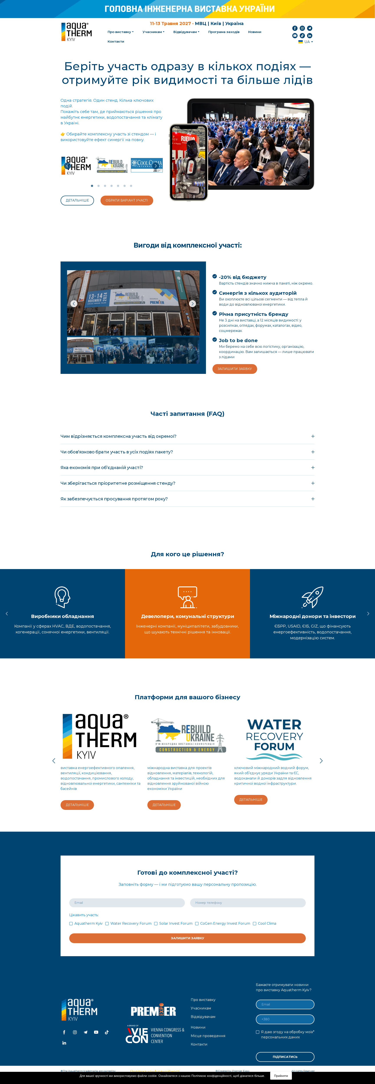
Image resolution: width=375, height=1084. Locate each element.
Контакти (116, 41)
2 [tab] (98, 186)
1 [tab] (92, 186)
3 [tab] (105, 186)
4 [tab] (111, 186)
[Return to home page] (77, 32)
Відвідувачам (185, 32)
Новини (254, 32)
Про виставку (203, 1000)
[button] (295, 28)
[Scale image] (76, 165)
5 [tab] (118, 186)
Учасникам (152, 32)
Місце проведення (208, 1036)
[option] (304, 41)
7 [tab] (131, 186)
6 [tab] (124, 186)
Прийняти (281, 1075)
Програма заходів (224, 32)
